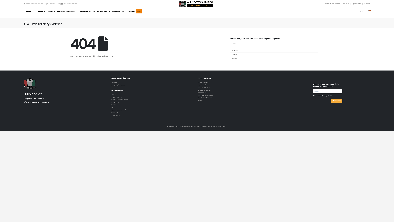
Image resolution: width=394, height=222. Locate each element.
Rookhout (235, 54)
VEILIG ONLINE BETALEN (70, 4)
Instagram (33, 102)
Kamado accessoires (45, 11)
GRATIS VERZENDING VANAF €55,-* (35, 4)
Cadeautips (130, 11)
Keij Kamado (202, 85)
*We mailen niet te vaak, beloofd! (322, 96)
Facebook (45, 102)
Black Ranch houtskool (205, 95)
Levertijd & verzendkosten (119, 100)
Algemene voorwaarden (119, 110)
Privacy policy (115, 115)
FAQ (112, 107)
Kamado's (29, 11)
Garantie (114, 105)
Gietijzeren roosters (204, 90)
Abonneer (337, 101)
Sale (139, 11)
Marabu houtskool (204, 87)
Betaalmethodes (116, 97)
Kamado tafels (118, 11)
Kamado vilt (202, 93)
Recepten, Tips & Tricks (332, 4)
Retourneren (115, 102)
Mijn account (356, 4)
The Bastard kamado (205, 98)
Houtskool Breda (203, 82)
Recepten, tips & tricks (118, 85)
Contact (346, 4)
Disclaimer (114, 112)
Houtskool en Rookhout (66, 11)
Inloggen (367, 4)
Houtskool (235, 50)
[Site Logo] (196, 4)
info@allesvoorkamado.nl (34, 98)
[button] (361, 11)
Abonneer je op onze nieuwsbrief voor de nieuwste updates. (326, 85)
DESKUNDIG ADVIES (54, 4)
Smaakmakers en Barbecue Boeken (94, 11)
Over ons (114, 82)
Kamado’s (235, 43)
